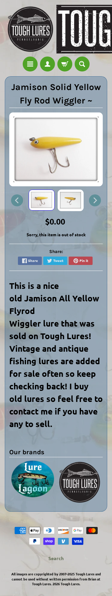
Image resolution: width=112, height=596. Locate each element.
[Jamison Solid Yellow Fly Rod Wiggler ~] (42, 200)
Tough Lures (70, 583)
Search (56, 558)
